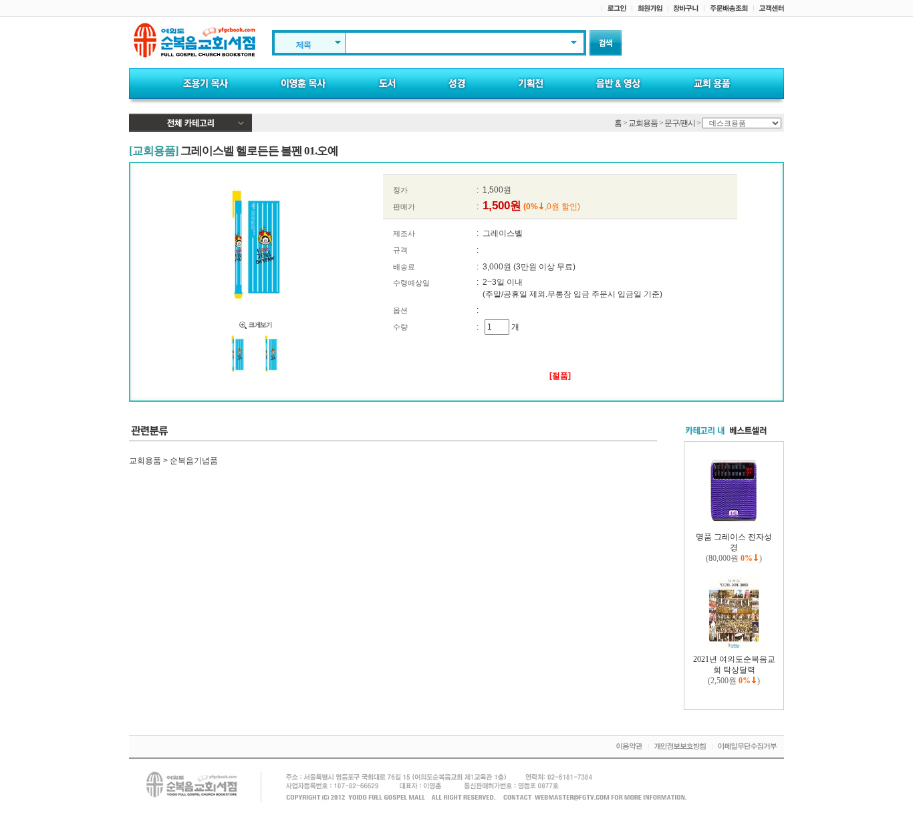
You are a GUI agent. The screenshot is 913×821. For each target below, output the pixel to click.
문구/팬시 (679, 123)
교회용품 (643, 123)
